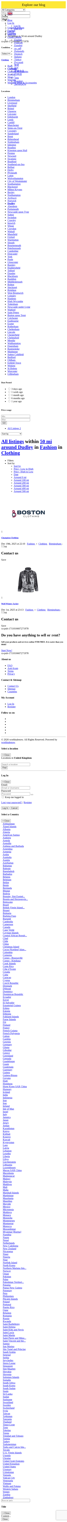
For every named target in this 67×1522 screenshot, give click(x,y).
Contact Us (13, 686)
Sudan (6, 1396)
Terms (10, 671)
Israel (5, 1111)
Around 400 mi (21, 488)
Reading (11, 147)
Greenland (8, 1055)
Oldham (11, 360)
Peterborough (14, 248)
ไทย (16, 78)
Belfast (10, 167)
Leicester (11, 114)
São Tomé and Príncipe (14, 1349)
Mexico (6, 1206)
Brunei (6, 910)
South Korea (9, 1385)
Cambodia (8, 921)
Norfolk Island (10, 1262)
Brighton (11, 290)
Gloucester (12, 262)
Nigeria (6, 1257)
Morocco (7, 1226)
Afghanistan (9, 823)
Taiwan (6, 1413)
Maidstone (12, 351)
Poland (6, 1301)
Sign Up (18, 28)
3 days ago (16, 389)
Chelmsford (13, 337)
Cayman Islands (11, 932)
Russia (6, 1318)
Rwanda (7, 1321)
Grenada (7, 1058)
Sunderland (13, 133)
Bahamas (7, 865)
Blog (9, 20)
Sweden (7, 1405)
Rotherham (12, 326)
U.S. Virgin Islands (12, 1452)
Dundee (11, 273)
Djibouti (7, 988)
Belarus (6, 877)
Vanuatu (7, 1475)
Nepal (6, 1240)
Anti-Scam (12, 668)
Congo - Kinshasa (12, 960)
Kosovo (7, 1136)
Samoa (6, 1343)
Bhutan (6, 891)
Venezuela (8, 1480)
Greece (6, 1053)
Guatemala (8, 1067)
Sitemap (11, 688)
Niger (5, 1254)
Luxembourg (9, 1167)
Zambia (6, 1494)
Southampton (14, 184)
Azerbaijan (8, 863)
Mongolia (7, 1218)
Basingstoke (13, 349)
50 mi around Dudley (26, 444)
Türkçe (17, 59)
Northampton (14, 195)
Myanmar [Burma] (12, 1232)
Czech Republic (11, 983)
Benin (6, 885)
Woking (11, 365)
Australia (7, 857)
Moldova (7, 1212)
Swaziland (8, 1402)
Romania (7, 1315)
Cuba (5, 974)
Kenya (6, 1131)
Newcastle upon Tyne (18, 212)
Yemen (6, 1491)
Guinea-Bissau (10, 1075)
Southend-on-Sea (15, 164)
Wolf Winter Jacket (9, 604)
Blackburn (12, 276)
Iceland (6, 1092)
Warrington (13, 240)
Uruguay (7, 1469)
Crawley (11, 220)
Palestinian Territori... (13, 1282)
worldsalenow (8, 742)
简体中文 (19, 71)
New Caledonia (10, 1245)
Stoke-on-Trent (14, 128)
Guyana (7, 1078)
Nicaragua (8, 1251)
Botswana (8, 902)
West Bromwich (15, 293)
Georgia (7, 1041)
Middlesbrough (14, 281)
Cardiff (10, 122)
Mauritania (8, 1198)
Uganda (7, 1455)
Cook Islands (9, 963)
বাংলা (16, 68)
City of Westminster (17, 181)
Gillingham (13, 374)
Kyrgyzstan (8, 1142)
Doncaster (12, 254)
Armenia (7, 851)
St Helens (12, 368)
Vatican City (9, 1477)
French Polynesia (11, 1033)
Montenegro (9, 1220)
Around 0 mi (20, 477)
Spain (5, 1391)
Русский (18, 62)
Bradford (11, 161)
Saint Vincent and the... (14, 1341)
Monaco (7, 1215)
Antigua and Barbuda (13, 846)
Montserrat (8, 1223)
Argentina (7, 849)
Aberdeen (12, 206)
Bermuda (7, 888)
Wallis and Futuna (12, 1486)
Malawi (6, 1178)
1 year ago (16, 401)
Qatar (5, 1310)
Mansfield (12, 234)
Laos (5, 1145)
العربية (17, 48)
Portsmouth (13, 209)
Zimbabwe (8, 1497)
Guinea (6, 1072)
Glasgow (11, 111)
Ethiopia (7, 1013)
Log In (17, 26)
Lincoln (11, 332)
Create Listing (14, 37)
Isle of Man (8, 1109)
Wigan (10, 226)
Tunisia (6, 1438)
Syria (5, 1410)
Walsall (11, 231)
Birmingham (13, 100)
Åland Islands (9, 826)
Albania (6, 829)
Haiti (5, 1081)
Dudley (11, 203)
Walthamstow (14, 343)
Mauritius (7, 1201)
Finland (6, 1025)
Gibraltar (7, 1050)
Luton (10, 175)
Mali (5, 1187)
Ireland (6, 1106)
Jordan (6, 1125)
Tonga (6, 1433)
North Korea (9, 1265)
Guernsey (7, 1069)
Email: (4, 784)
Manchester (13, 125)
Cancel (14, 808)
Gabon (6, 1036)
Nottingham (13, 142)
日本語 (18, 74)
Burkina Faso (9, 916)
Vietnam (7, 1483)
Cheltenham (13, 329)
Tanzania (7, 1419)
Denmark (7, 986)
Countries (12, 691)
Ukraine (7, 1458)
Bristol (10, 108)
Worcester (12, 371)
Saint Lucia (8, 1332)
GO (4, 423)
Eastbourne (13, 321)
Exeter (10, 323)
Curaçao (7, 977)
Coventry (12, 131)
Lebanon (7, 1150)
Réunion (7, 1313)
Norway (7, 1271)
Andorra (7, 837)
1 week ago (17, 392)
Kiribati (6, 1134)
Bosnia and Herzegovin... (15, 899)
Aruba (6, 854)
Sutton (10, 214)
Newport (11, 156)
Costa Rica (8, 966)
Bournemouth (14, 245)
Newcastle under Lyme (18, 307)
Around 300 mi (21, 485)
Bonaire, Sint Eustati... (14, 896)
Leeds (10, 119)
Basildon (11, 279)
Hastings (11, 298)
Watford (11, 309)
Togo (5, 1427)
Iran (5, 1100)
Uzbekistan (8, 1472)
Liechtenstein (9, 1162)
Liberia (6, 1156)
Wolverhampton (15, 178)
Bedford (11, 357)
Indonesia (7, 1097)
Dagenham (12, 346)
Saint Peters (13, 312)
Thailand (7, 1422)
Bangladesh (8, 871)
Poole (10, 259)
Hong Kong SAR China (15, 1086)
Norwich (11, 200)
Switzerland (8, 1408)
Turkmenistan (9, 1444)
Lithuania (7, 1164)
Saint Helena (9, 1327)
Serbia (6, 1357)
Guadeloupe (9, 1061)
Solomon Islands (11, 1377)
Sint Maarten (9, 1368)
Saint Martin (9, 1335)
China (6, 944)
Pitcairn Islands (10, 1299)
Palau (5, 1279)
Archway (12, 198)
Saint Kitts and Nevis (13, 1329)
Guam (6, 1064)
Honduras (7, 1083)
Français (18, 42)
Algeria (6, 832)
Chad (5, 938)
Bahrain (7, 868)
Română (18, 81)
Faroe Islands (9, 1019)
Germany (7, 1044)
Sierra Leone (9, 1363)
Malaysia (7, 1181)
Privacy (11, 674)
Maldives (7, 1184)
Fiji (4, 1022)
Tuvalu (6, 1450)
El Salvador (8, 1002)
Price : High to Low (23, 471)
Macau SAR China (12, 1170)
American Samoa (11, 835)
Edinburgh (12, 117)
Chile (5, 941)
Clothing (10, 453)
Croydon (11, 228)
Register (11, 706)
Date (16, 474)
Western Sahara (10, 1489)
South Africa (9, 1382)
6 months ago (18, 398)
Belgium (7, 879)
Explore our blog (33, 5)
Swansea (11, 158)
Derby (10, 170)
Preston (11, 153)
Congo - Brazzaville (13, 958)
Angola (6, 840)
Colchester (12, 318)
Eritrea (6, 1008)
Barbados (7, 874)
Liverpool (12, 103)
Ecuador (7, 997)
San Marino (8, 1346)
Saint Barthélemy (11, 1324)
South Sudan (9, 1388)
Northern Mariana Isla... (14, 1268)
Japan (5, 1120)
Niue (5, 1259)
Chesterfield (13, 335)
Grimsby (11, 295)
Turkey (6, 1441)
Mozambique (9, 1229)
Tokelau (7, 1430)
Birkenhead (13, 139)
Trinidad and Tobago (13, 1436)
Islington (11, 144)
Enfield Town (14, 363)
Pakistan (7, 1276)
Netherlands (9, 1243)
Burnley (11, 265)
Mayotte (7, 1204)
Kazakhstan (8, 1128)
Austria (6, 860)
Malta (5, 1190)
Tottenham (12, 304)
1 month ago (17, 395)
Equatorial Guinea (12, 1005)
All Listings (14, 428)
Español (18, 45)
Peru (5, 1293)
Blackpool (12, 186)
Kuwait (6, 1139)
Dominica (7, 991)
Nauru (6, 1237)
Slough (10, 242)
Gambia (7, 1039)
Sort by (17, 466)
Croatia (6, 972)
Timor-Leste (9, 1424)
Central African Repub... (15, 935)
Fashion (48, 447)
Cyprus (6, 980)
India (5, 1095)
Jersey (6, 1123)
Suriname (7, 1399)
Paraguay (7, 1290)
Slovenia (7, 1374)
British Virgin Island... (14, 907)
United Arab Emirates (13, 1461)
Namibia (7, 1234)
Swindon (11, 217)
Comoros (7, 955)
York (9, 256)
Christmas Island (11, 946)
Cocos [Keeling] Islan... (14, 949)
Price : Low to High (23, 469)
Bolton (10, 284)
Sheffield (11, 105)
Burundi (7, 918)
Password (6, 790)
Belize (6, 882)
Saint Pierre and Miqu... (14, 1338)
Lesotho (7, 1153)
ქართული (20, 84)
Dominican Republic (13, 994)
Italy (5, 1114)
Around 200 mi (21, 483)
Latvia (6, 1148)
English (18, 40)
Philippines (8, 1296)
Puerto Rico (8, 1307)
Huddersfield (13, 267)
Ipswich (11, 223)
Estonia (6, 1011)
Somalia (7, 1380)
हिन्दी (16, 65)
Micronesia (8, 1209)
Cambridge (12, 251)
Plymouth (12, 172)
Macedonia (8, 1173)
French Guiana (10, 1030)
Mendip (11, 340)
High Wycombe (15, 301)
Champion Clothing (10, 538)
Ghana (6, 1047)
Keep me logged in (14, 797)
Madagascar (9, 1176)
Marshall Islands (11, 1192)
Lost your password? (11, 802)
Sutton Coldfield (15, 354)
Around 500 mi (21, 491)
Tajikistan (7, 1416)
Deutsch (18, 54)
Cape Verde (8, 930)
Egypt (6, 1000)
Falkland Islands (11, 1016)
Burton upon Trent (16, 315)
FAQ (9, 665)
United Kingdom (11, 1464)
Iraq (5, 1103)
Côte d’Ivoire (9, 969)
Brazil (6, 904)
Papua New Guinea (12, 1287)
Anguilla (7, 843)
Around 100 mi (21, 480)
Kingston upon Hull (17, 150)
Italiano (18, 56)
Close (5, 1519)
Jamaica (7, 1117)
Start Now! (6, 650)
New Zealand (9, 1248)
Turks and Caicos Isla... (14, 1447)
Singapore (8, 1366)
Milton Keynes (14, 189)
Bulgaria (7, 913)
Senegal (7, 1355)
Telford (11, 270)
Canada (6, 927)
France (6, 1027)
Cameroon (8, 924)
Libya (6, 1159)
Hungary (7, 1089)
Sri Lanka (7, 1394)
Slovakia (7, 1371)
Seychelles (8, 1360)
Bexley (10, 192)
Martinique (8, 1195)
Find (4, 768)
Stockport (12, 287)
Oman (6, 1273)
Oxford (11, 237)
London (11, 97)
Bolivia (6, 893)
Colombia (7, 952)
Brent (10, 136)
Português (19, 51)
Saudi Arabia (9, 1352)
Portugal (7, 1304)
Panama (7, 1285)
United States (9, 1466)
